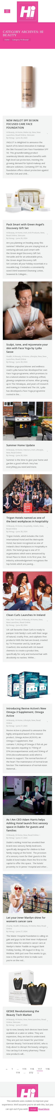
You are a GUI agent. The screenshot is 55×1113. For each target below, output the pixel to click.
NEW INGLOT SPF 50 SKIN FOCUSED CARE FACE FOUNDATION (22, 124)
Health (9, 356)
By (10, 138)
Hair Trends (16, 619)
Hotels (36, 526)
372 (31, 1072)
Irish (25, 232)
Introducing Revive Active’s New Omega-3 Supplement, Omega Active (26, 712)
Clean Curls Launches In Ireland (25, 615)
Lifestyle (33, 356)
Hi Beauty (10, 132)
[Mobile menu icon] (7, 11)
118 (48, 1068)
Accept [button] (33, 1109)
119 (18, 1072)
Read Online (21, 135)
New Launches (12, 622)
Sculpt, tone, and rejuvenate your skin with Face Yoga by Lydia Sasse (27, 348)
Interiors (27, 450)
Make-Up (27, 132)
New (34, 132)
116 (32, 1068)
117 (40, 1068)
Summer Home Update (20, 445)
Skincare (30, 135)
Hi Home (19, 132)
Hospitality (27, 526)
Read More (43, 1109)
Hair (8, 619)
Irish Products (34, 232)
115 (24, 1068)
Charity (9, 926)
